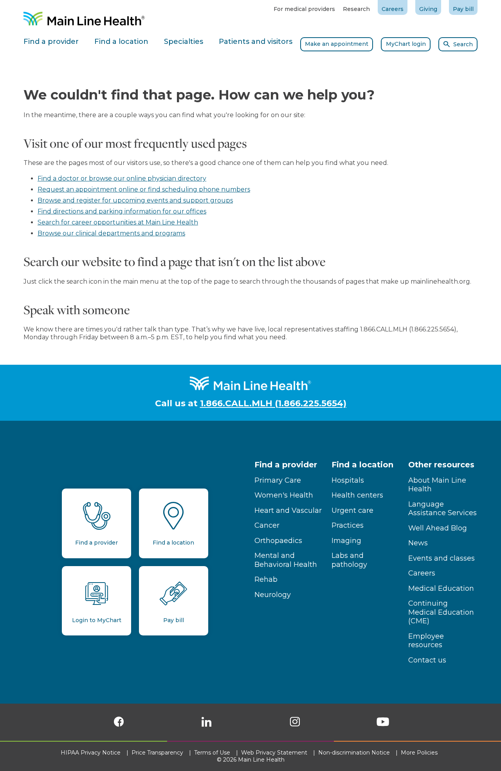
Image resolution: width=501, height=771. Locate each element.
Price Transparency (158, 752)
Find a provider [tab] (51, 41)
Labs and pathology (349, 560)
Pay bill (463, 9)
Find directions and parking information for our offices (122, 211)
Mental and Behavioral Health (285, 560)
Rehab (266, 579)
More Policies (420, 752)
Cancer (266, 525)
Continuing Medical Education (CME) (441, 612)
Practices (348, 525)
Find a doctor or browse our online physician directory (122, 178)
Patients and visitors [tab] (255, 41)
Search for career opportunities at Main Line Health (118, 222)
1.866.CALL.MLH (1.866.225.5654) (273, 403)
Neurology (272, 594)
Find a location (362, 464)
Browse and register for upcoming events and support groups (135, 200)
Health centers (357, 495)
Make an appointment (336, 43)
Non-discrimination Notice (354, 752)
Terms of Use (213, 752)
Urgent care (352, 510)
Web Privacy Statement (275, 752)
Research (356, 9)
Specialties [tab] (183, 41)
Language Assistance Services (442, 509)
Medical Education (441, 588)
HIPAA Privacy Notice (91, 752)
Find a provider (285, 464)
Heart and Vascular (288, 510)
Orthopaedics (278, 540)
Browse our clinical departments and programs (111, 233)
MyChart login (406, 43)
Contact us (427, 660)
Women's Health (283, 495)
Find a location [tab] (121, 41)
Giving (428, 9)
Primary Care (277, 480)
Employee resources (426, 641)
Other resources (441, 464)
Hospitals (348, 480)
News (418, 543)
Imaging (346, 540)
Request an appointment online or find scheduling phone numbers (144, 189)
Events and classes (441, 558)
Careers (393, 9)
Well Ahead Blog (437, 528)
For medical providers (304, 9)
